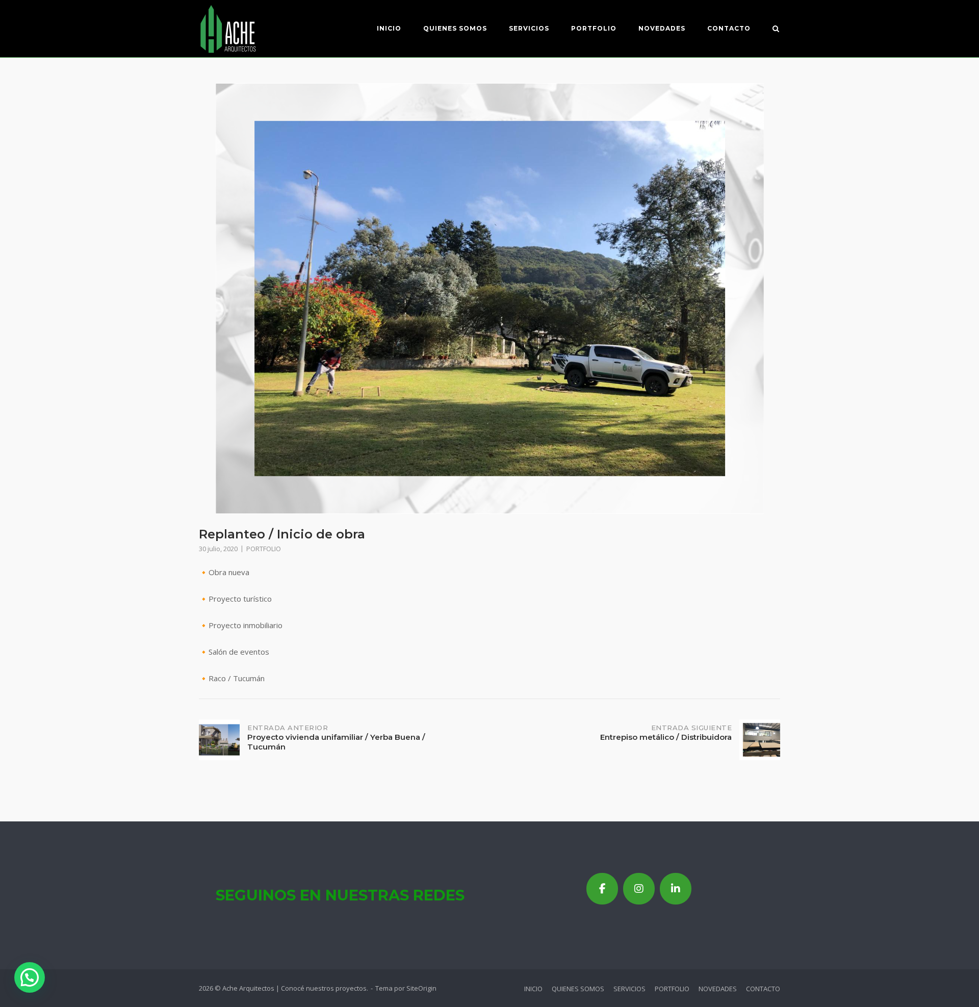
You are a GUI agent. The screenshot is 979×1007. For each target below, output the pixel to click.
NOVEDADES (661, 28)
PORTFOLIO (593, 28)
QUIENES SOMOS (455, 28)
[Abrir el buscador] (775, 29)
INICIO (389, 28)
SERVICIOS (529, 28)
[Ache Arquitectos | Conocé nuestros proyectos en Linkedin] (675, 889)
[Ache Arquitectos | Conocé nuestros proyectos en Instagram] (639, 889)
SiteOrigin (421, 988)
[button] (29, 977)
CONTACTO (729, 28)
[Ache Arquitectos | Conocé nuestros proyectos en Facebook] (602, 889)
